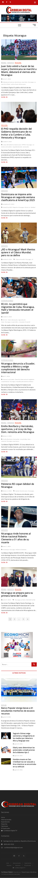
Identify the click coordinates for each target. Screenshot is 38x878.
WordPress (33, 872)
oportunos (16, 441)
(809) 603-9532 (8, 844)
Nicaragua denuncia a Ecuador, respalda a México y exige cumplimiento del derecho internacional (18, 368)
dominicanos (23, 491)
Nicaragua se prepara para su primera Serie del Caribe (17, 594)
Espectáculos (5, 822)
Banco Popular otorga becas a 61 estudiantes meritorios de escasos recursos (18, 711)
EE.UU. (5, 320)
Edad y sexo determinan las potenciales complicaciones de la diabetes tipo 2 (24, 750)
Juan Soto (24, 82)
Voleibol (33, 207)
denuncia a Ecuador (9, 379)
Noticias (4, 705)
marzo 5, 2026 (6, 79)
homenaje (6, 549)
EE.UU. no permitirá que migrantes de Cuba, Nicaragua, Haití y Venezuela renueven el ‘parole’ (18, 308)
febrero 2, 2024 (7, 491)
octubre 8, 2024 (7, 259)
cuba (4, 145)
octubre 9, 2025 (7, 141)
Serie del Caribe (30, 600)
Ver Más (6, 97)
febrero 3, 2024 (7, 436)
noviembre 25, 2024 (8, 204)
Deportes (10, 62)
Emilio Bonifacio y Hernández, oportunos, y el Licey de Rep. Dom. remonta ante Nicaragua (17, 429)
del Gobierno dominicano (14, 145)
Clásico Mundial (20, 259)
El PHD (24, 145)
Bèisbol (3, 62)
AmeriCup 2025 (7, 207)
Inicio (3, 817)
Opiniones (4, 826)
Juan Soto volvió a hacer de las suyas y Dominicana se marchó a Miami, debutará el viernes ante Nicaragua (19, 70)
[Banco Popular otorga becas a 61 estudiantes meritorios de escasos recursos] (19, 690)
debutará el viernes (8, 82)
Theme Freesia (25, 872)
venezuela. (26, 147)
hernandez (16, 439)
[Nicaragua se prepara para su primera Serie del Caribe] (19, 577)
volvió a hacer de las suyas (18, 84)
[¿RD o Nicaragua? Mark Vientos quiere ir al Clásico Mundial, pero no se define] (19, 233)
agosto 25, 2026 (6, 717)
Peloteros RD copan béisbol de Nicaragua (17, 485)
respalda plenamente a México (24, 381)
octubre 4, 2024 (7, 317)
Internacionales (7, 300)
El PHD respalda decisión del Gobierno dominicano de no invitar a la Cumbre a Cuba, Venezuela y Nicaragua (16, 133)
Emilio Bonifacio (8, 439)
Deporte (15, 207)
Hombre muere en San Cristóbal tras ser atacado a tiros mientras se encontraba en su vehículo (24, 763)
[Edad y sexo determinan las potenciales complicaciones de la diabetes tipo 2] (6, 749)
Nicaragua (31, 82)
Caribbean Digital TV (10, 830)
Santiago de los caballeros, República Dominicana (19, 841)
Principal (18, 62)
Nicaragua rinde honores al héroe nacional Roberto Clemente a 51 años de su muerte (16, 538)
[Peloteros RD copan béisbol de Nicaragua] (19, 467)
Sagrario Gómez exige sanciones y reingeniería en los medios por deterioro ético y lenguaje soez (24, 737)
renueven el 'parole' (24, 322)
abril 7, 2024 (6, 376)
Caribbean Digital (7, 872)
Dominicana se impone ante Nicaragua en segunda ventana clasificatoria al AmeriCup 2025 (18, 197)
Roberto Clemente (21, 549)
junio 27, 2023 (6, 600)
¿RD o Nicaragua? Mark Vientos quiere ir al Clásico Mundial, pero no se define (18, 252)
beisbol (17, 491)
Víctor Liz (27, 207)
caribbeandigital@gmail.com (13, 847)
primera (23, 600)
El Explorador (5, 828)
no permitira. (15, 322)
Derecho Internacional (21, 379)
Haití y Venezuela (13, 320)
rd (32, 259)
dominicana (18, 82)
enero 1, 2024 (6, 546)
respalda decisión (17, 147)
